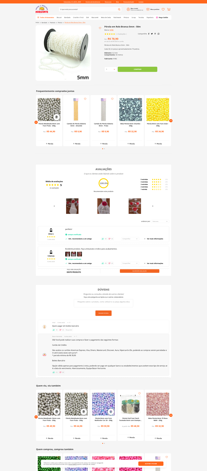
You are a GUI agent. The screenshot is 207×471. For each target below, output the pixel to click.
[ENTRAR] (135, 9)
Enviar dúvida (103, 313)
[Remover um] (44, 137)
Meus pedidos (154, 9)
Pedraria (52, 22)
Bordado (44, 22)
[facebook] (148, 34)
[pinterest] (155, 34)
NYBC (112, 30)
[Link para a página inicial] (37, 22)
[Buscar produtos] (119, 9)
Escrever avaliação (140, 271)
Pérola (60, 22)
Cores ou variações (132, 430)
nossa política (73, 464)
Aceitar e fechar (151, 464)
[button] (36, 122)
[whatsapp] (158, 34)
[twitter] (152, 33)
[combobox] (90, 9)
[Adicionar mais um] (44, 135)
